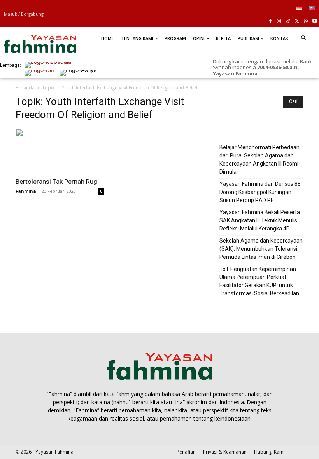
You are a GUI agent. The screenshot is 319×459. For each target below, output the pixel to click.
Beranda (25, 87)
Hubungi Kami (269, 452)
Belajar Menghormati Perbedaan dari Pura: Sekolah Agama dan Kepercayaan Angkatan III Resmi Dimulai (259, 159)
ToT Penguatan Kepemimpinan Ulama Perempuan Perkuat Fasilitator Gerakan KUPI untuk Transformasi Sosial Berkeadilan (259, 281)
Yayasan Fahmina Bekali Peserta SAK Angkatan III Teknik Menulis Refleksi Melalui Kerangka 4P (259, 220)
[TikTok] (288, 21)
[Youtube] (314, 21)
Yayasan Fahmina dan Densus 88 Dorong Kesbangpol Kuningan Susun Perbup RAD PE (260, 192)
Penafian (186, 452)
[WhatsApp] (305, 21)
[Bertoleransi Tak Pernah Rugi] (60, 151)
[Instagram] (279, 21)
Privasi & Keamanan (225, 452)
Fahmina (26, 191)
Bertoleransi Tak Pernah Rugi (57, 181)
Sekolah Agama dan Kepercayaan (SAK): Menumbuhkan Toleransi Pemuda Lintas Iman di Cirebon (261, 248)
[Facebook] (270, 21)
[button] (303, 38)
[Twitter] (297, 21)
